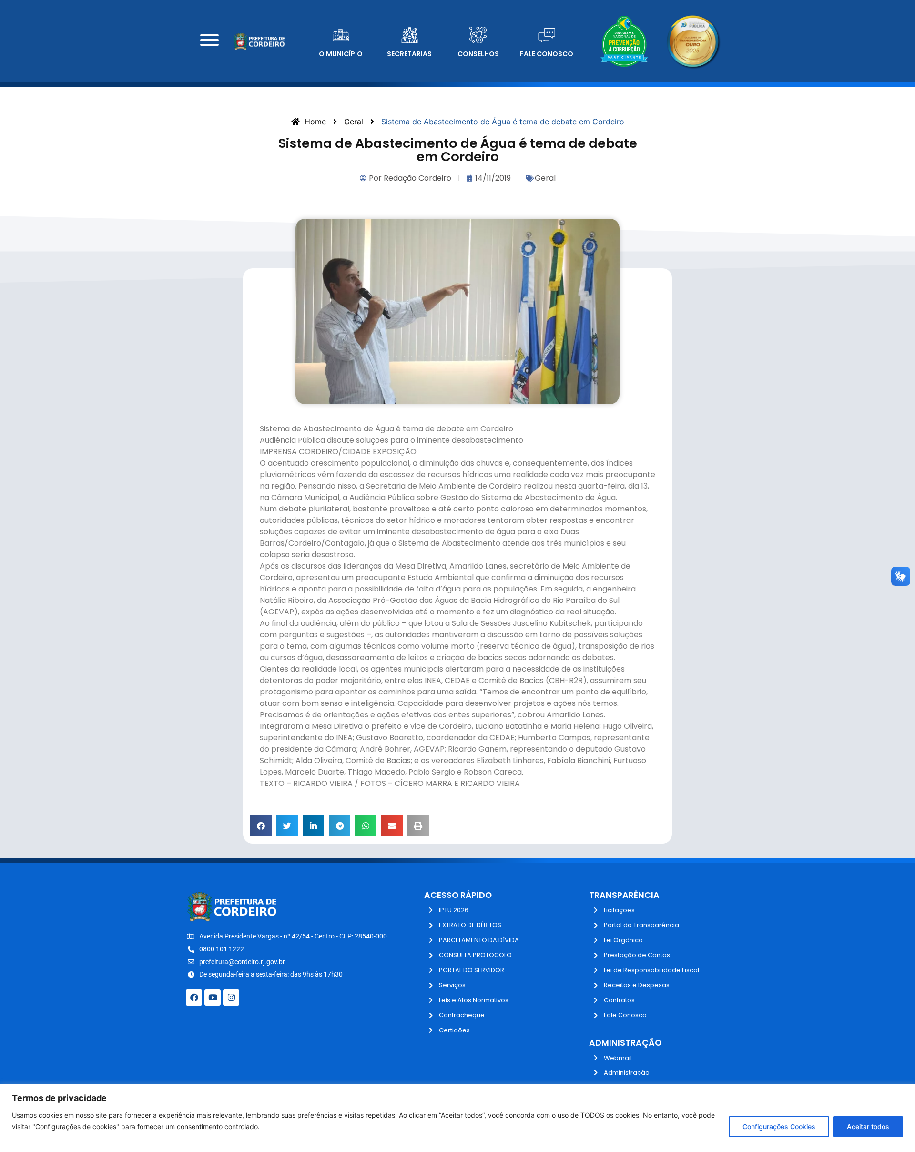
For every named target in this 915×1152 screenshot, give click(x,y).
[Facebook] (194, 997)
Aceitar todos (868, 1126)
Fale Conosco (546, 54)
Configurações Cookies (778, 1126)
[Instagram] (231, 997)
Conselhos (478, 54)
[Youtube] (212, 997)
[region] (457, 1118)
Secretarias (409, 54)
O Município (341, 54)
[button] (261, 825)
